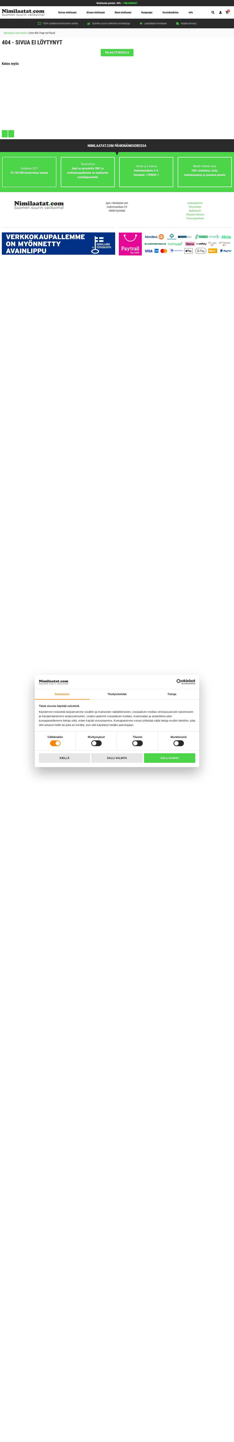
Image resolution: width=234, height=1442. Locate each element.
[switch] (96, 743)
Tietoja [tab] (171, 694)
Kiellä (64, 757)
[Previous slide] (5, 133)
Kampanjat (146, 12)
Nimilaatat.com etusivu (15, 32)
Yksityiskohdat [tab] (117, 694)
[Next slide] (11, 133)
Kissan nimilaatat (96, 12)
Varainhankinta (170, 12)
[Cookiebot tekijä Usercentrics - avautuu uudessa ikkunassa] (179, 682)
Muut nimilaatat (123, 12)
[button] (213, 12)
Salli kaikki (170, 757)
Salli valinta (117, 757)
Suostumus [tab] (62, 694)
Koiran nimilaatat (67, 12)
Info (191, 12)
